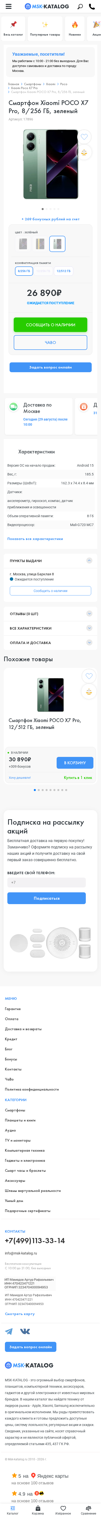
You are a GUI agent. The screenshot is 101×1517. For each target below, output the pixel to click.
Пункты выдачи (26, 560)
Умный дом (14, 1200)
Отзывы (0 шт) (24, 613)
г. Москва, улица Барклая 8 (32, 574)
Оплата (11, 1018)
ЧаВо (9, 1079)
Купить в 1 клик (78, 777)
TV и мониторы (18, 1140)
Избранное (63, 1513)
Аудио (10, 1130)
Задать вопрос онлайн (50, 367)
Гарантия (13, 1008)
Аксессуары (15, 1180)
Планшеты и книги (20, 1120)
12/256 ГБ (43, 271)
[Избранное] (84, 138)
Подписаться (47, 898)
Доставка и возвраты (23, 1028)
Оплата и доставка (30, 642)
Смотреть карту (20, 1313)
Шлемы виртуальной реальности (33, 1190)
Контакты (13, 1069)
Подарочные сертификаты (27, 1210)
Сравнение (88, 1513)
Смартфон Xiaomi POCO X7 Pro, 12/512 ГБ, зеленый (45, 724)
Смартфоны (15, 1110)
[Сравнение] (84, 152)
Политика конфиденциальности (32, 1089)
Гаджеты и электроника (25, 1160)
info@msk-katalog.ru (21, 1253)
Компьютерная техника (25, 1150)
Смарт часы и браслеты (25, 1170)
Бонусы (11, 1059)
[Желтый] (40, 244)
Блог (8, 1049)
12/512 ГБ (64, 271)
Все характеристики (30, 628)
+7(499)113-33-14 (35, 1240)
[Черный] (23, 244)
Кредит (11, 1039)
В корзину (75, 762)
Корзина (38, 1513)
